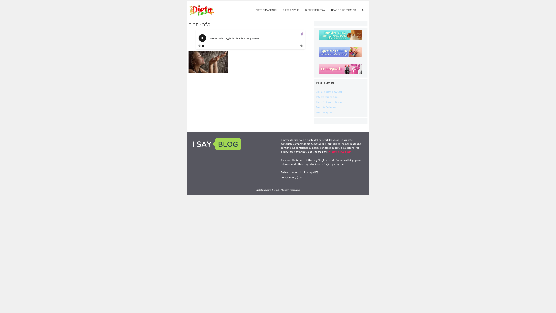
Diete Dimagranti (266, 10)
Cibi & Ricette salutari (329, 91)
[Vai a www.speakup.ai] (302, 34)
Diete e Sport (291, 10)
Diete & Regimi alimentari (331, 102)
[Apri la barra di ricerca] (363, 10)
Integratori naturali (327, 96)
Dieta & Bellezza (326, 107)
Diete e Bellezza (315, 10)
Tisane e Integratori (343, 10)
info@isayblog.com (339, 151)
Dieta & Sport (324, 112)
